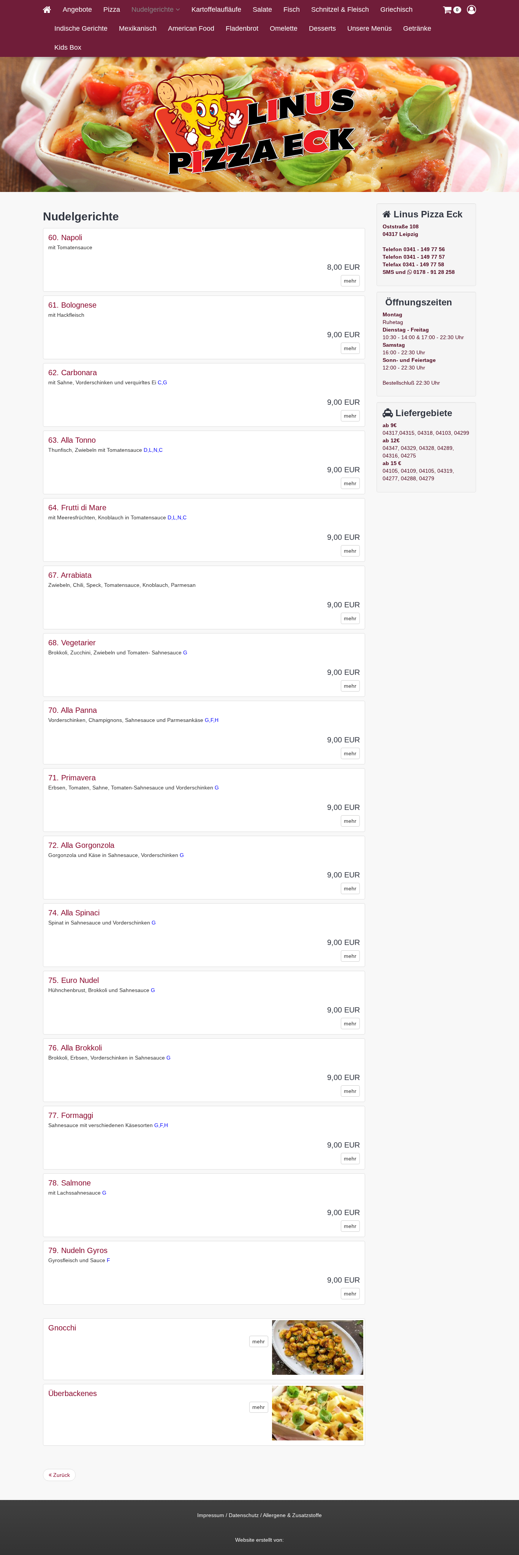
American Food (191, 28)
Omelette (283, 28)
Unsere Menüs (369, 28)
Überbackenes (72, 1393)
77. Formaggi (70, 1115)
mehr (350, 281)
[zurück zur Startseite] (50, 9)
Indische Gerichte (81, 28)
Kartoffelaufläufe (216, 9)
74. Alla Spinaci (74, 913)
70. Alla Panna (72, 710)
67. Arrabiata (70, 575)
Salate (262, 9)
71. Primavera (72, 778)
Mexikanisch (138, 28)
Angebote (77, 9)
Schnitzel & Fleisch (340, 9)
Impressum (210, 1515)
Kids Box (67, 47)
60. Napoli (65, 237)
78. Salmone (69, 1183)
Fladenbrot (242, 28)
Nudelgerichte (153, 9)
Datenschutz (244, 1515)
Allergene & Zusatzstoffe (292, 1515)
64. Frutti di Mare (77, 507)
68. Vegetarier (72, 642)
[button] (452, 9)
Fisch (291, 9)
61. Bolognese (72, 305)
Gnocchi (62, 1328)
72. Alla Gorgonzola (81, 845)
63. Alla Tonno (72, 440)
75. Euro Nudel (73, 980)
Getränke (417, 28)
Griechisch (396, 9)
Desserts (322, 28)
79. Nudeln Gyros (78, 1250)
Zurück (61, 1475)
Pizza (111, 9)
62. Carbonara (72, 372)
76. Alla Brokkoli (75, 1048)
